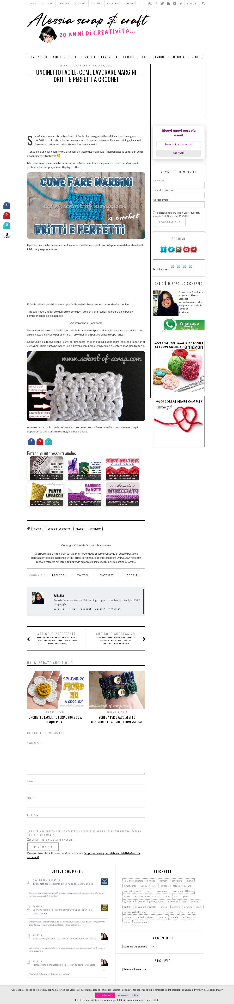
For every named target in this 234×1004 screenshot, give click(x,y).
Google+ (100, 609)
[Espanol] (185, 269)
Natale (127, 907)
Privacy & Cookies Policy (208, 989)
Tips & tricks (78, 65)
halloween (173, 901)
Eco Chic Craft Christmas (147, 896)
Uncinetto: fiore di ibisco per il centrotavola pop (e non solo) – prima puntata (63, 911)
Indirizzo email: (160, 199)
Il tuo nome (158, 180)
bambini (159, 57)
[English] (173, 269)
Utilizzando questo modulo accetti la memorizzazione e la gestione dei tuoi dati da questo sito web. (85, 833)
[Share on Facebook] (31, 444)
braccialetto (130, 885)
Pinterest (107, 575)
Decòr (63, 65)
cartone (165, 885)
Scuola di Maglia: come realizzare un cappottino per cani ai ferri (64, 938)
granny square (156, 901)
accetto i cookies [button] (105, 995)
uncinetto (38, 57)
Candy (144, 885)
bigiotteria (177, 880)
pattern (176, 907)
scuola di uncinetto (59, 528)
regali (199, 907)
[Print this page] (48, 444)
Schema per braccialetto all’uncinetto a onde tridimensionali (117, 719)
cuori (148, 891)
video (57, 57)
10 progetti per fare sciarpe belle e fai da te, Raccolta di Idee (63, 883)
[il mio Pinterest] (194, 252)
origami (164, 907)
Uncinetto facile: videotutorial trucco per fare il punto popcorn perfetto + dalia (56, 638)
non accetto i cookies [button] (128, 995)
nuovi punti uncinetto (145, 907)
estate (167, 896)
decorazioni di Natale (182, 891)
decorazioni (161, 891)
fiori (176, 896)
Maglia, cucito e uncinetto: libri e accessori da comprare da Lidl (64, 964)
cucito (73, 57)
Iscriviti (178, 153)
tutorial (178, 57)
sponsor (162, 917)
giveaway (129, 901)
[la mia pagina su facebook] (163, 252)
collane (187, 885)
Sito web (33, 814)
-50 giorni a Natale (133, 880)
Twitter (83, 575)
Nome (31, 781)
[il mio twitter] (171, 252)
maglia (90, 57)
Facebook (59, 575)
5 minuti (151, 880)
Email (31, 798)
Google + (133, 575)
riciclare (169, 912)
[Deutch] (179, 269)
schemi (127, 917)
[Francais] (191, 269)
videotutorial (140, 922)
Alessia (59, 595)
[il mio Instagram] (178, 252)
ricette (198, 57)
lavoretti (109, 57)
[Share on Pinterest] (39, 444)
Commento (34, 743)
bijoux (190, 880)
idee (144, 57)
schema (191, 912)
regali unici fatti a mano (135, 912)
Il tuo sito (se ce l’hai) (163, 190)
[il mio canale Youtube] (186, 252)
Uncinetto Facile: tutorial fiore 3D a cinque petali (55, 719)
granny (141, 901)
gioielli (186, 896)
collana (176, 885)
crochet (37, 528)
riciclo (129, 57)
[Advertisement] (180, 30)
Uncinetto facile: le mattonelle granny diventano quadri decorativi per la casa (115, 638)
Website (59, 609)
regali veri (156, 912)
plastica (188, 907)
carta (154, 885)
